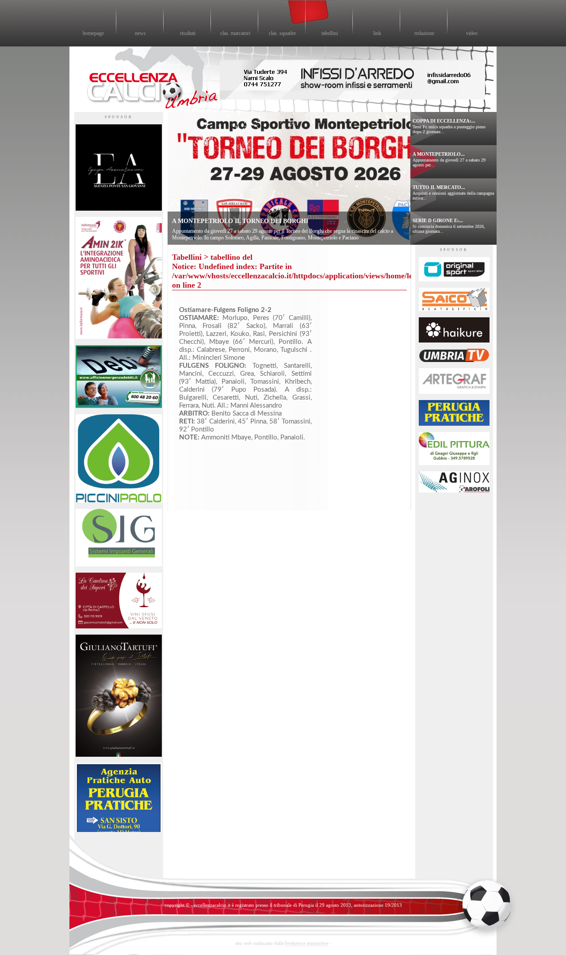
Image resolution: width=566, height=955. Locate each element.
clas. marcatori (235, 33)
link (377, 33)
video (472, 33)
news (140, 33)
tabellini (329, 33)
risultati (187, 33)
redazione (424, 33)
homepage (93, 33)
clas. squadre (282, 33)
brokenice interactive (306, 943)
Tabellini (187, 257)
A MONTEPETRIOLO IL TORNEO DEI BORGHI (240, 221)
